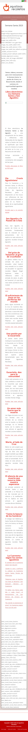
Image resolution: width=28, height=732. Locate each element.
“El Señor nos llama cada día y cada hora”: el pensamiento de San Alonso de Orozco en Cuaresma (14, 594)
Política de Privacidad (22, 729)
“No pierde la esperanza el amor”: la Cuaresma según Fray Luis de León (14, 605)
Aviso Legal (3, 729)
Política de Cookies (12, 729)
